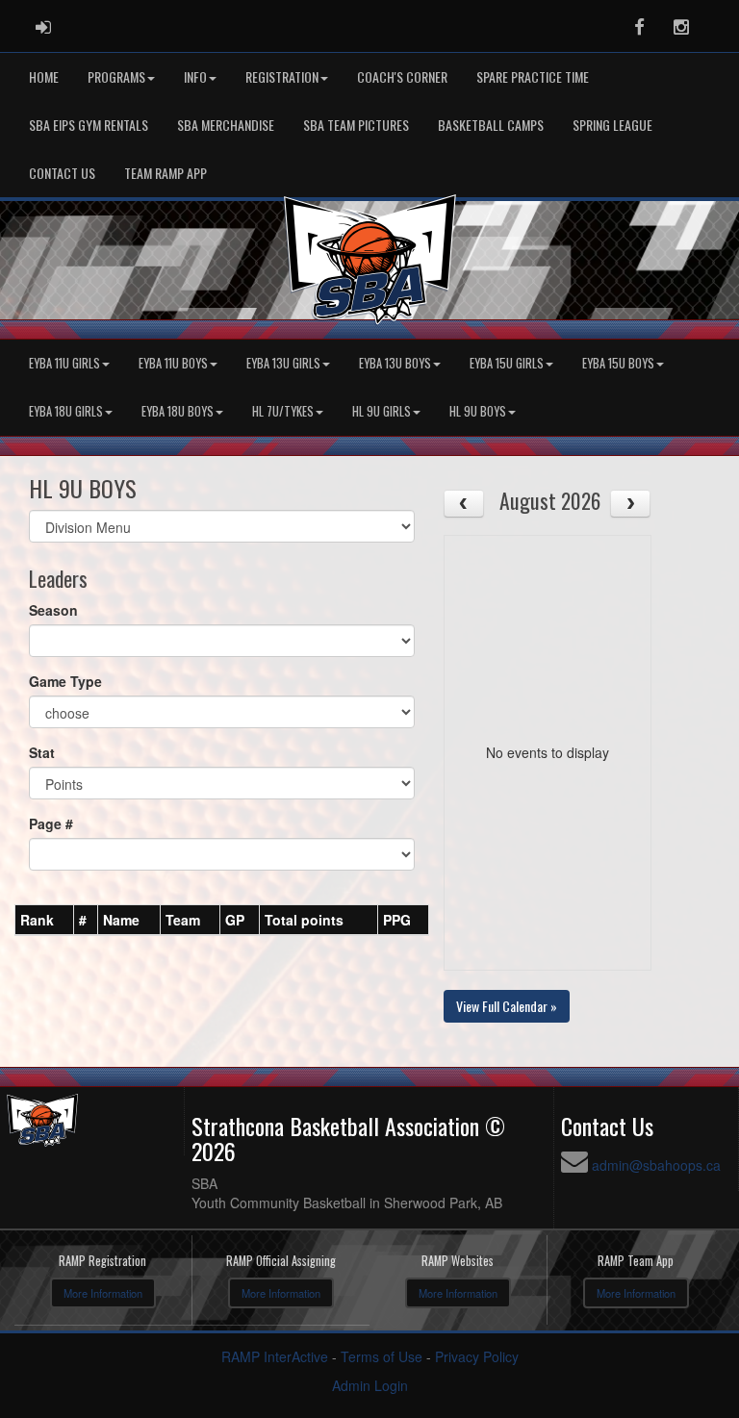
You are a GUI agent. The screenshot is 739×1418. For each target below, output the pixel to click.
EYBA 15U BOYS (618, 363)
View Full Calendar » (506, 1006)
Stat (42, 752)
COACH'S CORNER (402, 76)
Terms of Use (381, 1356)
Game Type (65, 681)
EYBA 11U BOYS (173, 363)
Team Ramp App (165, 173)
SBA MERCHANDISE (225, 124)
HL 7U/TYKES (283, 411)
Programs (116, 76)
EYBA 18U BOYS (177, 411)
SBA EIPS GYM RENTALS (88, 124)
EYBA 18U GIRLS (66, 411)
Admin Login (370, 1385)
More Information (103, 1293)
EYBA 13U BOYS (395, 363)
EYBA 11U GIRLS (64, 363)
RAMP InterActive (274, 1356)
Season (53, 610)
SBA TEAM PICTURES (356, 124)
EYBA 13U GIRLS (283, 363)
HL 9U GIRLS (381, 411)
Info (195, 76)
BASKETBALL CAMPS (491, 124)
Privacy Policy (477, 1356)
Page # (51, 823)
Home (44, 76)
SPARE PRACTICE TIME (532, 76)
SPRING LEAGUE (612, 124)
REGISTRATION (282, 76)
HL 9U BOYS (477, 411)
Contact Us (62, 173)
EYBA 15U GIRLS (507, 363)
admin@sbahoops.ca (656, 1165)
